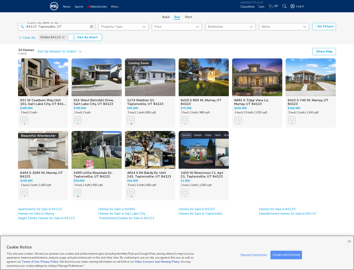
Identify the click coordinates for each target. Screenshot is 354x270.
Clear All (29, 37)
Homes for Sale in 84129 (277, 209)
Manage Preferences (254, 255)
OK (349, 241)
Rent (188, 17)
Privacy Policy (49, 262)
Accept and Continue (286, 255)
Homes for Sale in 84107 (197, 209)
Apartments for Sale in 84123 (40, 209)
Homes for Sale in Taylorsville (200, 213)
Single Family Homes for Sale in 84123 (46, 218)
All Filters (325, 26)
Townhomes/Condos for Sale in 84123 (126, 218)
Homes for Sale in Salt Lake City (121, 213)
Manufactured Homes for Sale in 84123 (287, 213)
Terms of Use (30, 262)
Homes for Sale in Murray (36, 213)
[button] (22, 26)
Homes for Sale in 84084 (116, 209)
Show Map (324, 51)
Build (165, 17)
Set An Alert (87, 37)
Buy (177, 17)
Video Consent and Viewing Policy (157, 262)
